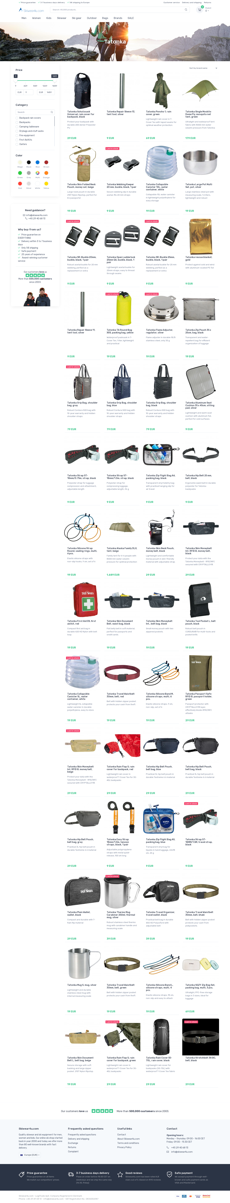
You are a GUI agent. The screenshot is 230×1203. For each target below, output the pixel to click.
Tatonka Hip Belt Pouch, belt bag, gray (80, 840)
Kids (48, 18)
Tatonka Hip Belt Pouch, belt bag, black (198, 768)
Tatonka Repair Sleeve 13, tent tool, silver (121, 113)
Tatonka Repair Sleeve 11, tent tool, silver (81, 331)
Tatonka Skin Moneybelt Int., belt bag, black (159, 622)
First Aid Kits (25, 140)
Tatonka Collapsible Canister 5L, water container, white (78, 697)
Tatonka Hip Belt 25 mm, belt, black (198, 477)
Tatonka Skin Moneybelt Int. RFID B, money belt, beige (80, 769)
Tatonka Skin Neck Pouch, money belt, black (160, 549)
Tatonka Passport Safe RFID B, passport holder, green (198, 697)
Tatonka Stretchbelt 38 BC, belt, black (200, 1059)
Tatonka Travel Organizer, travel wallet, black (160, 913)
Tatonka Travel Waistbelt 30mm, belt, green (121, 986)
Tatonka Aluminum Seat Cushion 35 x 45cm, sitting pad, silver (199, 405)
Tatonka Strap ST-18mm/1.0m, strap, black (120, 477)
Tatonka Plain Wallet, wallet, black (78, 913)
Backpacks (24, 122)
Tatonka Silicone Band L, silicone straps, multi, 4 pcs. (159, 988)
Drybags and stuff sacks (31, 131)
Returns (207, 2)
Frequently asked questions (82, 1134)
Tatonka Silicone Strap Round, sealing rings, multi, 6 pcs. (82, 551)
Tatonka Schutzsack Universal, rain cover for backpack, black (80, 114)
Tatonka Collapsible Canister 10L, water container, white (157, 187)
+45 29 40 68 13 (179, 1147)
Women (36, 18)
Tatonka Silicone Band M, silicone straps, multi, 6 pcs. (160, 697)
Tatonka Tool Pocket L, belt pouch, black (200, 622)
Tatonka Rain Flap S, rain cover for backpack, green (121, 1059)
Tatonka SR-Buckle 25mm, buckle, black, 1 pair (160, 258)
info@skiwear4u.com (182, 1152)
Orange (46, 177)
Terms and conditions (128, 1143)
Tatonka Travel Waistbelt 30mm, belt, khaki (199, 913)
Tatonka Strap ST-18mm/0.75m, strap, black (81, 477)
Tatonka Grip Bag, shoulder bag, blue (122, 404)
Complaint (73, 1151)
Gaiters (23, 144)
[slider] (15, 80)
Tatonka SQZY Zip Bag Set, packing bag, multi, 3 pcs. (200, 986)
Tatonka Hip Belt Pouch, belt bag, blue (159, 768)
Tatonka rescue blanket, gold (198, 258)
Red (20, 188)
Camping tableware (29, 126)
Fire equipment (27, 135)
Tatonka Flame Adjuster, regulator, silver (159, 331)
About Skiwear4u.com (128, 1139)
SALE (131, 18)
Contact (121, 1134)
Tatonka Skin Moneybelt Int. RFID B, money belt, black (198, 551)
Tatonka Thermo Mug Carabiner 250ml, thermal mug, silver (121, 915)
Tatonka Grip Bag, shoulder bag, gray (82, 404)
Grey (29, 177)
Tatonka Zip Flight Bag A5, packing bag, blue (160, 840)
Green (20, 177)
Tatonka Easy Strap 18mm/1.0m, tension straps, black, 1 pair (118, 842)
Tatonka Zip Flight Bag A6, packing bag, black (160, 477)
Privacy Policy (124, 1147)
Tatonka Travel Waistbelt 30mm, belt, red (121, 695)
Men (24, 18)
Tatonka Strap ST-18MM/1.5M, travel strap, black (198, 842)
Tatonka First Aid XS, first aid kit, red (81, 622)
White (37, 188)
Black (28, 167)
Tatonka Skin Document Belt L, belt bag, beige (80, 1059)
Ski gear (76, 18)
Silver (28, 188)
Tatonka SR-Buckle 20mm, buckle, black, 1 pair (81, 258)
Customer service (172, 2)
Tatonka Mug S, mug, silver (82, 985)
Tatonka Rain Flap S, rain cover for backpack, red (120, 768)
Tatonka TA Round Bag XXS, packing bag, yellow (120, 331)
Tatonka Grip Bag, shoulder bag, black (161, 404)
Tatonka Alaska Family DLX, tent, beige (122, 549)
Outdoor (92, 18)
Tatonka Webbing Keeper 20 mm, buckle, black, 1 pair (121, 185)
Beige (20, 167)
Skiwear (61, 18)
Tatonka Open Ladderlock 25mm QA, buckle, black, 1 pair (121, 260)
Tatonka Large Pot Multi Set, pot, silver (198, 185)
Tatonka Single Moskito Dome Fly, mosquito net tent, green (198, 114)
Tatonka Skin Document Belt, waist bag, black (120, 622)
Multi (38, 177)
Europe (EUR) (30, 1155)
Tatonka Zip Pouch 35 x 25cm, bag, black (198, 331)
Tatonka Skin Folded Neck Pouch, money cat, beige (81, 185)
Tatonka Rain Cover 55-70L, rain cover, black (159, 1059)
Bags (105, 18)
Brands (118, 18)
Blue (38, 167)
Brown (46, 167)
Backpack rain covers (30, 118)
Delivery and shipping (192, 2)
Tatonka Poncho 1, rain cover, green (158, 113)
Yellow (46, 188)
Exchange (73, 1143)
